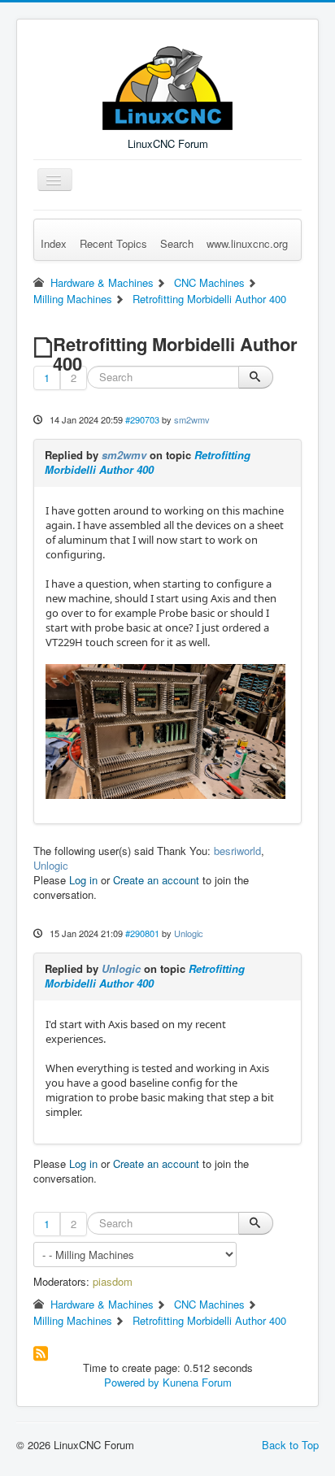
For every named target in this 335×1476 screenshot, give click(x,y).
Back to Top (290, 1444)
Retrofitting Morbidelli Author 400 (147, 462)
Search (177, 243)
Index (54, 243)
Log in (83, 880)
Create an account (156, 880)
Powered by (131, 1382)
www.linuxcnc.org (247, 243)
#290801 (142, 933)
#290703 (142, 419)
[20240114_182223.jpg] (165, 730)
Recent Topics (113, 243)
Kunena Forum (197, 1382)
